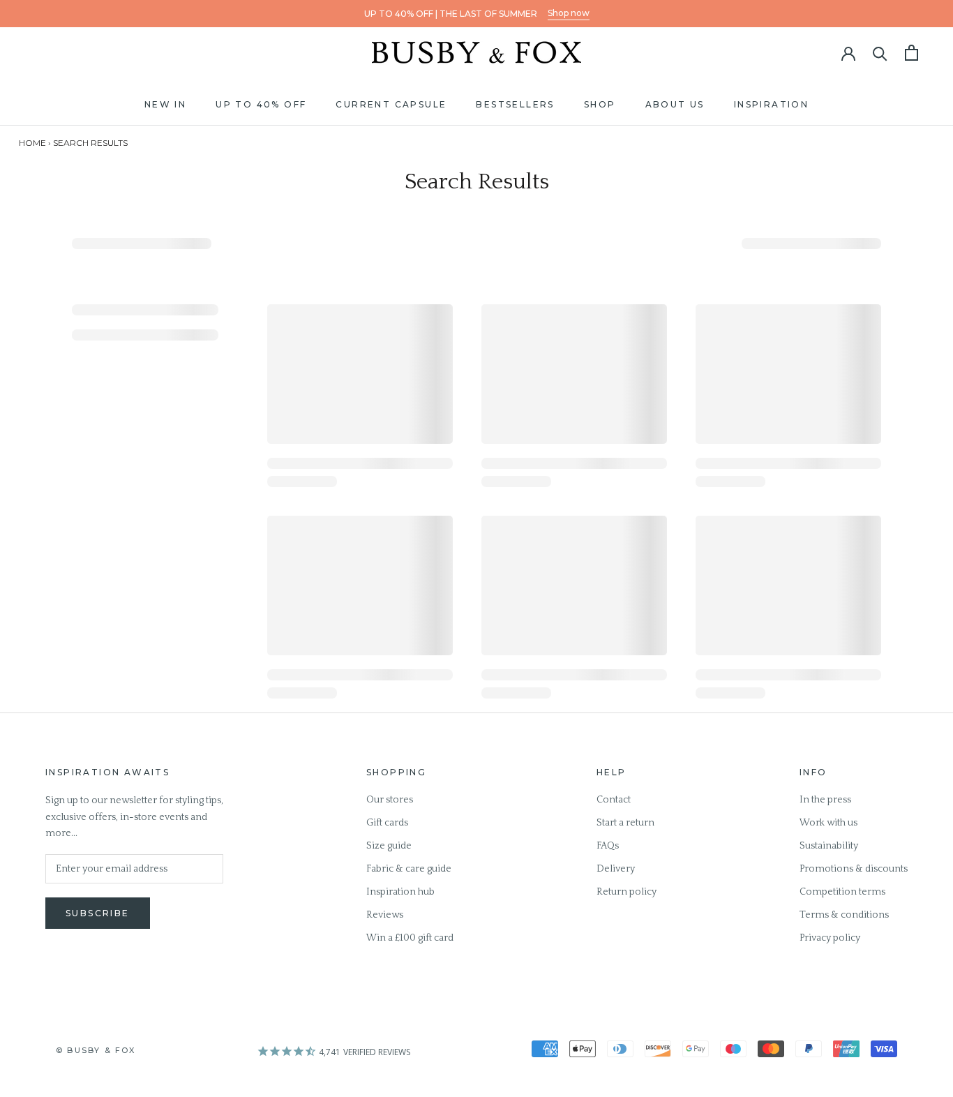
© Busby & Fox (96, 1050)
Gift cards (387, 822)
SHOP (600, 104)
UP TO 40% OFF (261, 104)
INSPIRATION (771, 104)
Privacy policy (830, 937)
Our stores (389, 799)
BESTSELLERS (515, 104)
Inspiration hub (400, 891)
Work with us (828, 822)
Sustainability (829, 845)
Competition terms (842, 891)
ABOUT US (675, 104)
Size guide (389, 845)
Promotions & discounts (854, 868)
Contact (613, 799)
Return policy (626, 891)
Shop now (569, 13)
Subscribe (98, 913)
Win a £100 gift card (409, 937)
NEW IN (165, 104)
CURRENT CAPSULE (391, 104)
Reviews (384, 914)
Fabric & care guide (408, 868)
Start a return (625, 822)
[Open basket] (911, 53)
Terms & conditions (844, 914)
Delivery (615, 868)
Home (32, 142)
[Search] (880, 52)
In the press (825, 799)
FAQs (607, 845)
